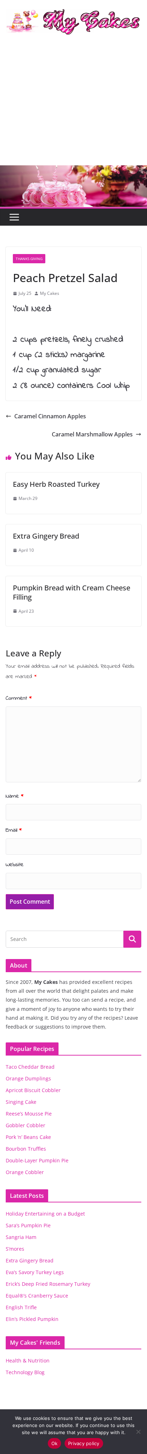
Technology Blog (25, 1372)
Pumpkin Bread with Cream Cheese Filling (71, 592)
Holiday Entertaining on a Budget (45, 1213)
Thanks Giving (29, 258)
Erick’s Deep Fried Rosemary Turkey (48, 1283)
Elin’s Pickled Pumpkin (32, 1319)
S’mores (15, 1248)
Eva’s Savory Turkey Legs (35, 1272)
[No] (138, 1431)
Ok (54, 1443)
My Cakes (49, 293)
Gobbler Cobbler (25, 1125)
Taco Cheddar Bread (30, 1066)
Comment (19, 698)
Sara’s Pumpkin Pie (28, 1225)
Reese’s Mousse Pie (29, 1113)
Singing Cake (21, 1101)
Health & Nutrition (28, 1360)
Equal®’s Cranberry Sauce (37, 1295)
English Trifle (21, 1307)
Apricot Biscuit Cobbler (33, 1090)
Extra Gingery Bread (46, 536)
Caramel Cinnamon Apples (50, 416)
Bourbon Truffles (26, 1148)
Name (15, 796)
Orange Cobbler (25, 1172)
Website (15, 864)
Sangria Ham (21, 1237)
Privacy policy (84, 1443)
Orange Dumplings (28, 1078)
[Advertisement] (73, 106)
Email (14, 830)
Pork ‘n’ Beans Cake (28, 1137)
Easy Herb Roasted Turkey (56, 484)
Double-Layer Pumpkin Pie (37, 1160)
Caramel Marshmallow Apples (92, 434)
